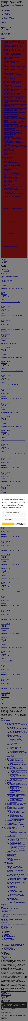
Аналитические (9, 515)
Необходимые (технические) (12, 512)
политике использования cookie (9, 508)
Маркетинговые (9, 519)
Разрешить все (8, 523)
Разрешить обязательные (20, 524)
